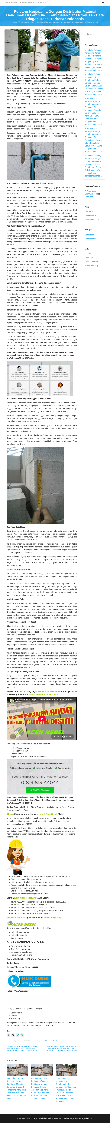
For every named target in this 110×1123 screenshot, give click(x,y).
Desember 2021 (92, 216)
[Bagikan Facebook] (8, 1035)
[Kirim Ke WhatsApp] (22, 1035)
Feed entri (89, 258)
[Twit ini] (13, 1035)
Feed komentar (91, 262)
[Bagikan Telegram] (17, 1035)
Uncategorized (91, 239)
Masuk (88, 254)
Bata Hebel (45, 1041)
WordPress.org (91, 266)
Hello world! (90, 197)
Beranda (14, 22)
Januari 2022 (90, 212)
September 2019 (92, 220)
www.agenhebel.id (85, 1118)
